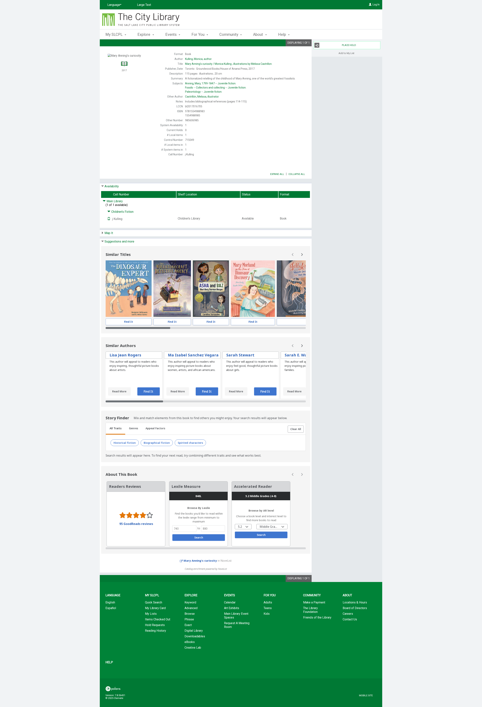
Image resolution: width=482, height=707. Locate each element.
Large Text (144, 5)
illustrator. (202, 96)
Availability (111, 186)
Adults (268, 602)
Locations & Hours (355, 602)
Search (198, 537)
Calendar (230, 602)
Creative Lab (193, 647)
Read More (119, 391)
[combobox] (243, 526)
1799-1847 (210, 83)
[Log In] (370, 4)
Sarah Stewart (240, 355)
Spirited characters (190, 443)
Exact (188, 625)
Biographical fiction (157, 443)
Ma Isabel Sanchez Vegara (193, 355)
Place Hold (349, 45)
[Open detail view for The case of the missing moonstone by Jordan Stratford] (172, 288)
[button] (296, 429)
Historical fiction (125, 443)
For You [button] (198, 34)
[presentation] (129, 288)
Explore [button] (144, 34)
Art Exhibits (231, 608)
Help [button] (282, 34)
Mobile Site (366, 695)
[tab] (115, 429)
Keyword (190, 602)
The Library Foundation (310, 610)
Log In (376, 4)
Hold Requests (155, 625)
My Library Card (155, 608)
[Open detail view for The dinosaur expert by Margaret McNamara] (129, 288)
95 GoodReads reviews (136, 524)
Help (109, 662)
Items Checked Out (157, 619)
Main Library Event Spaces (236, 615)
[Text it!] (108, 219)
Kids (267, 613)
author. (198, 58)
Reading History (155, 630)
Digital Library (194, 630)
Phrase (189, 619)
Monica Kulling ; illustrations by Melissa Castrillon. (228, 63)
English (110, 602)
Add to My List (346, 53)
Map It (108, 233)
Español (110, 608)
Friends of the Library (317, 617)
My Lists (151, 613)
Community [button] (229, 34)
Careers (348, 613)
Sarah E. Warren (300, 355)
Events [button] (171, 34)
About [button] (258, 34)
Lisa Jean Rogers (125, 355)
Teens (268, 608)
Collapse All (296, 174)
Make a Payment (314, 602)
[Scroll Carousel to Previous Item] (293, 255)
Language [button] (112, 595)
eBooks (190, 642)
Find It (128, 321)
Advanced (191, 608)
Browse (190, 613)
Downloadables (195, 636)
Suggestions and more (119, 241)
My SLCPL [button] (114, 34)
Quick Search (153, 602)
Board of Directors (355, 608)
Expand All (277, 174)
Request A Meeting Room (236, 625)
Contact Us (350, 619)
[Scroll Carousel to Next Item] (302, 255)
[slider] (206, 328)
